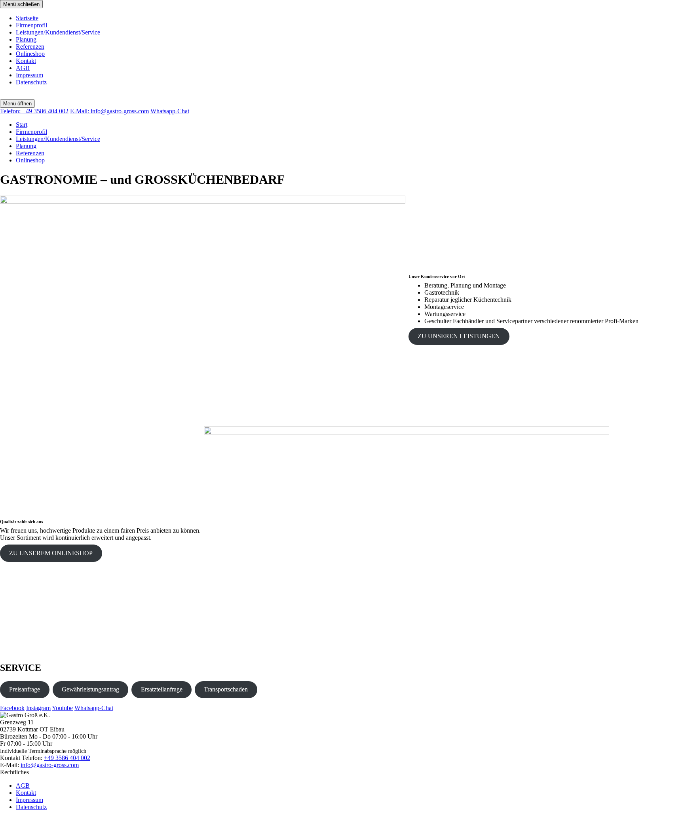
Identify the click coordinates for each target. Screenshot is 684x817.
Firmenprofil (31, 25)
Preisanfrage (24, 689)
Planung (26, 39)
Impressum (29, 75)
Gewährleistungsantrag (90, 689)
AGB (23, 68)
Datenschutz (31, 82)
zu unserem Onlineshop (51, 553)
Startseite (27, 18)
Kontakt (26, 60)
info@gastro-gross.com (109, 111)
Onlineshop (30, 53)
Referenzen (30, 46)
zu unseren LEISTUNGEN (459, 336)
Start (21, 124)
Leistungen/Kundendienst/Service (58, 32)
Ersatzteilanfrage (161, 689)
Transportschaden (226, 689)
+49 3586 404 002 (34, 111)
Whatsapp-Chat (169, 111)
